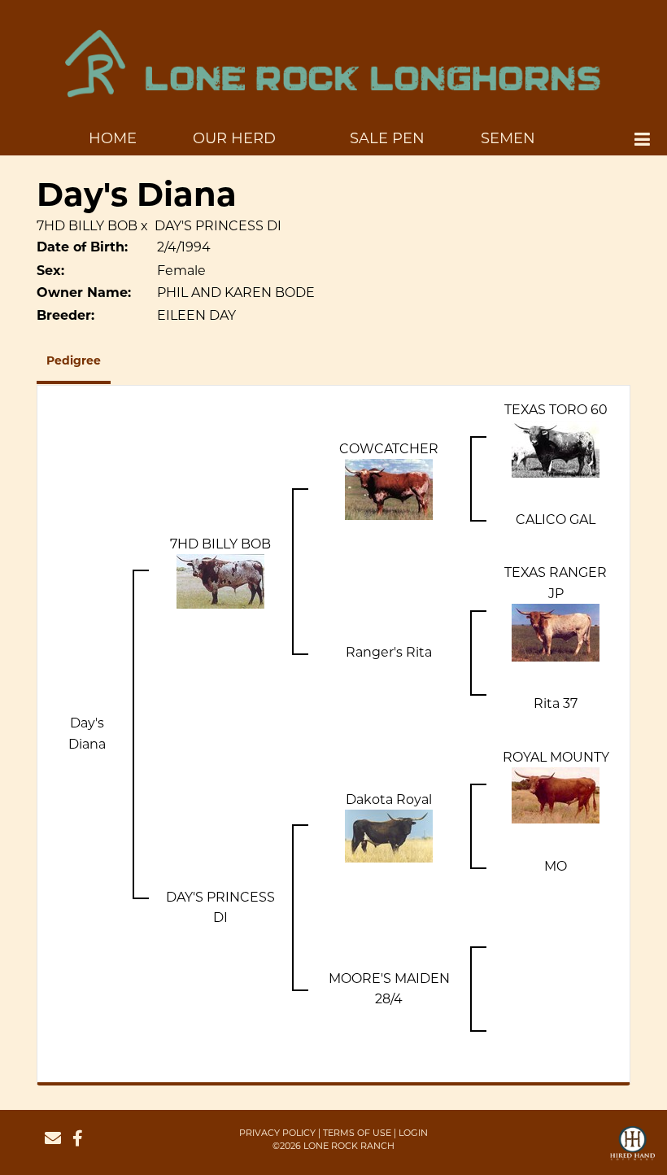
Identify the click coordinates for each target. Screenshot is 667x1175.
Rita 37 (556, 703)
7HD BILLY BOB (87, 226)
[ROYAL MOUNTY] (555, 794)
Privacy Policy (277, 1132)
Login (413, 1132)
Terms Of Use (357, 1132)
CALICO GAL (555, 519)
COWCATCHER (388, 448)
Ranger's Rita (389, 652)
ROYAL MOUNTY (556, 757)
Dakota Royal (389, 799)
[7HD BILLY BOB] (220, 580)
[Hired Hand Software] (632, 1150)
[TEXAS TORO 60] (555, 448)
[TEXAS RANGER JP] (555, 632)
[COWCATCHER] (389, 488)
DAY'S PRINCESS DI (218, 226)
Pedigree (73, 362)
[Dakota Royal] (389, 835)
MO (555, 866)
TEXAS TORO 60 (556, 409)
